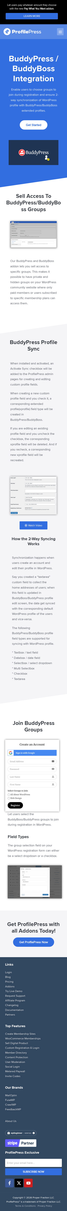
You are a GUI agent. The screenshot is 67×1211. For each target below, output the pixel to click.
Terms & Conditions (25, 1206)
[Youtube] (28, 1183)
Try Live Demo (13, 991)
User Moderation (15, 1062)
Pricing (9, 982)
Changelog (11, 1005)
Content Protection (16, 1057)
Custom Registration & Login (22, 1048)
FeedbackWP (13, 1109)
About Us (10, 1121)
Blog (8, 977)
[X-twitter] (19, 1183)
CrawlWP (10, 1105)
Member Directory (16, 1053)
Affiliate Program (15, 1001)
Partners (10, 1015)
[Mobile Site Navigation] (60, 31)
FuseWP (10, 1100)
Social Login (12, 1067)
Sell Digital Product (16, 1043)
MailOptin (11, 1095)
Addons (9, 986)
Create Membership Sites (20, 1034)
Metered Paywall (15, 1071)
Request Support (15, 996)
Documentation (14, 1010)
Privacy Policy (45, 1206)
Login (8, 972)
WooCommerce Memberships (23, 1038)
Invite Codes (12, 1076)
